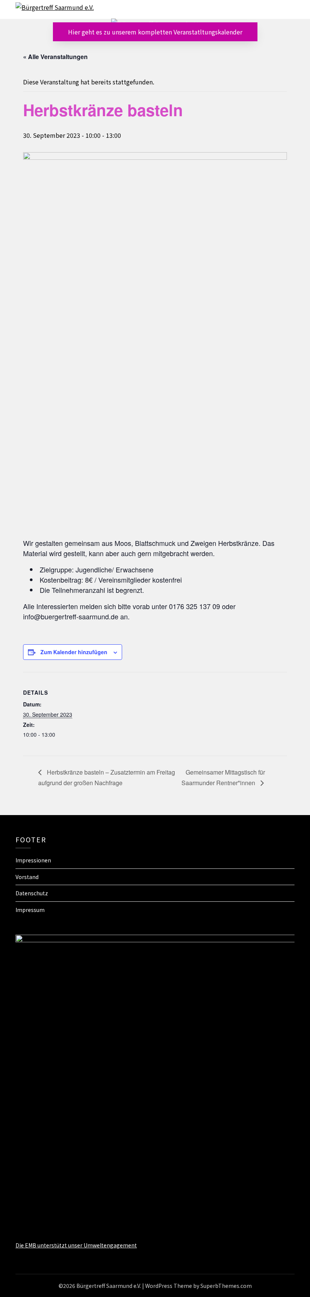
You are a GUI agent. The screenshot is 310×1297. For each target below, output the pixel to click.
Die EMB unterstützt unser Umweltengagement (76, 1245)
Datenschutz (32, 893)
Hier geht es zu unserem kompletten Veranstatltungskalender (155, 31)
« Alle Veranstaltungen (55, 56)
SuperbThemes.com (226, 1285)
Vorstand (27, 877)
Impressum (30, 910)
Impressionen (33, 860)
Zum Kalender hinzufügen (73, 652)
